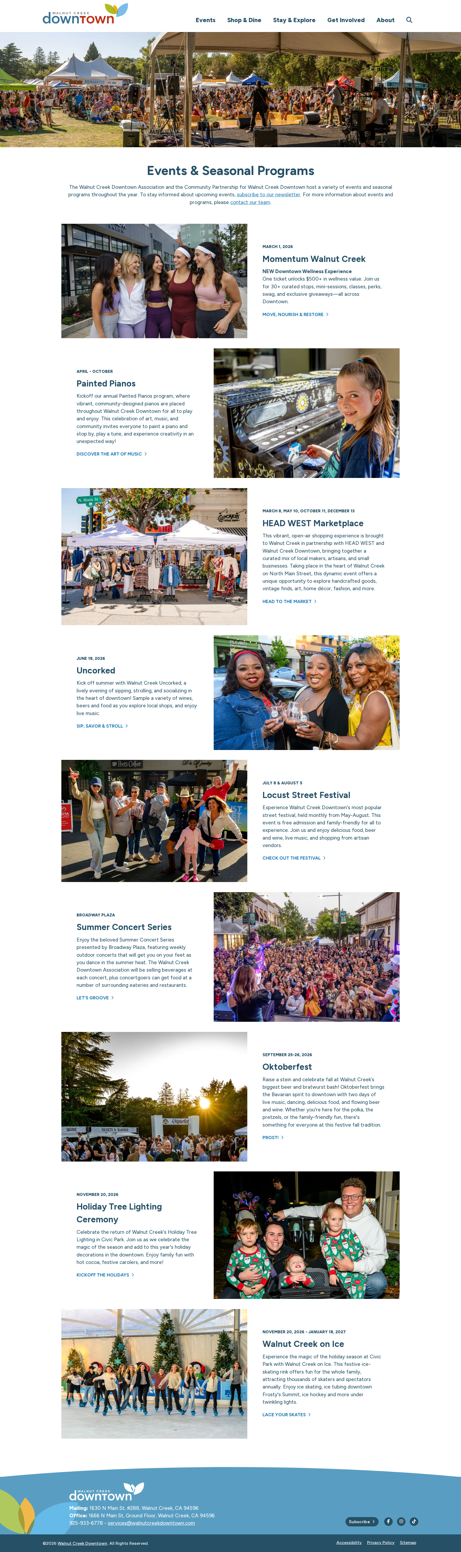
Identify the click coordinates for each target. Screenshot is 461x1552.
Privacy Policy (381, 1542)
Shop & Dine (244, 20)
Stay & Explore (294, 20)
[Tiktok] (414, 1521)
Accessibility (349, 1542)
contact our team (250, 202)
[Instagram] (401, 1521)
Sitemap (408, 1542)
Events (206, 20)
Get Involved (346, 20)
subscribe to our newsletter (268, 194)
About (385, 20)
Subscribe (359, 1521)
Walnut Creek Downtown (82, 1543)
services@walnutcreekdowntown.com (151, 1523)
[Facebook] (388, 1521)
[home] (96, 13)
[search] (409, 20)
